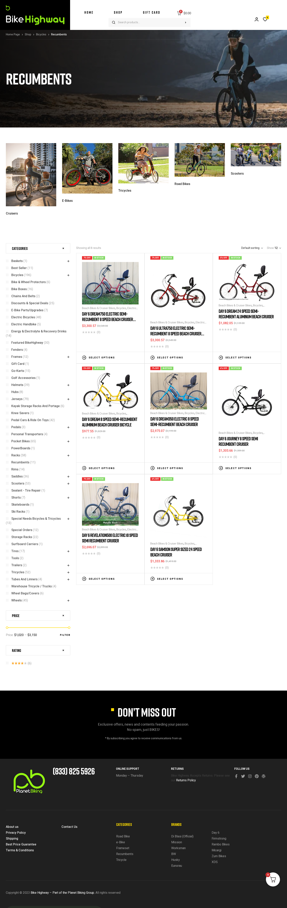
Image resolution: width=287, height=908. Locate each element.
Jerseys (16, 399)
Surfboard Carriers (24, 544)
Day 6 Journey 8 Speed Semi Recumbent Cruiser (238, 441)
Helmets (17, 385)
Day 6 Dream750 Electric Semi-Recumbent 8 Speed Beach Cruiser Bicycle (107, 319)
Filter (65, 635)
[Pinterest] (257, 776)
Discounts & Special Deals (29, 303)
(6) (21, 663)
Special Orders (21, 530)
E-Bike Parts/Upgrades (27, 310)
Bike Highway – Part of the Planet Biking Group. (63, 892)
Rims (14, 469)
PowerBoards (20, 448)
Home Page (13, 34)
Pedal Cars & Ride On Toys (30, 420)
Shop (28, 34)
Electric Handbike (23, 324)
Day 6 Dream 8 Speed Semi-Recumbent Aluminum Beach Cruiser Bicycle (109, 421)
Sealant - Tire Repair (26, 490)
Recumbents (20, 462)
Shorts (16, 497)
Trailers (16, 565)
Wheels (16, 600)
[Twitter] (243, 776)
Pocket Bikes (20, 441)
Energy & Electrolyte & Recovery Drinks (38, 331)
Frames (16, 356)
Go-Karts (17, 371)
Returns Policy (186, 780)
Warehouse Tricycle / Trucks (31, 586)
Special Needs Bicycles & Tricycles (36, 518)
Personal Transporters (27, 434)
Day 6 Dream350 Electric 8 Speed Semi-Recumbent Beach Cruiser (174, 421)
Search (186, 22)
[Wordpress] (264, 776)
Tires (15, 551)
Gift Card (17, 364)
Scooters (17, 483)
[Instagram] (250, 776)
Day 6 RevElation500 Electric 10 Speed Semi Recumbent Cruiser (110, 537)
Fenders (17, 349)
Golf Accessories (23, 378)
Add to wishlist (125, 357)
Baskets (17, 261)
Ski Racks (18, 511)
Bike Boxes (19, 289)
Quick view (137, 357)
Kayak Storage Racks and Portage (35, 406)
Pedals (16, 427)
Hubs (15, 392)
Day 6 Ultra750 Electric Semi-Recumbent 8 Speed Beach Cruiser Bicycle (175, 333)
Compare (131, 357)
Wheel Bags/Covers (25, 593)
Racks (15, 455)
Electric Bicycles (23, 317)
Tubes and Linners (24, 579)
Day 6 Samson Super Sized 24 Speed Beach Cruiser (176, 551)
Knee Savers (20, 413)
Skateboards (20, 504)
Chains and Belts (23, 296)
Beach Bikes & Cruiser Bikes (98, 308)
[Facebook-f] (236, 776)
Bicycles (41, 34)
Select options (102, 357)
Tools (15, 558)
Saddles (17, 476)
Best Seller (19, 268)
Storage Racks (21, 537)
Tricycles (17, 572)
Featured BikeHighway (27, 342)
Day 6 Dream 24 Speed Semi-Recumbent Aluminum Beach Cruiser (246, 313)
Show (270, 248)
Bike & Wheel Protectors (28, 282)
